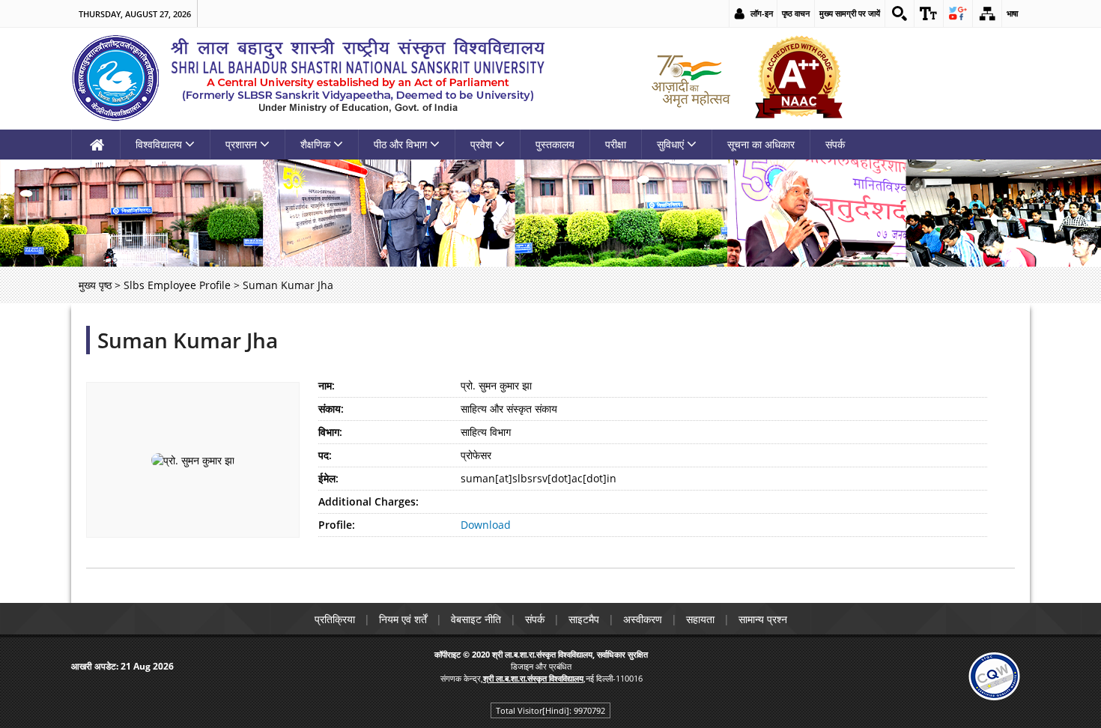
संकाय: (331, 408)
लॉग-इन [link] (761, 13)
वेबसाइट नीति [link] (476, 619)
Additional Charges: (368, 501)
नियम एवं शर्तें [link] (403, 619)
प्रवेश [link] (481, 144)
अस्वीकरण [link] (642, 619)
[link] (899, 13)
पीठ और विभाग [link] (400, 144)
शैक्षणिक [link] (315, 144)
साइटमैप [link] (583, 619)
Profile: (336, 525)
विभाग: (330, 432)
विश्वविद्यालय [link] (159, 144)
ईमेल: (328, 478)
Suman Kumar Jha (187, 340)
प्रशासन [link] (241, 144)
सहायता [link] (700, 619)
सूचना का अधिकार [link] (761, 144)
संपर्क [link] (835, 144)
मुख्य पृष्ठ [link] (95, 285)
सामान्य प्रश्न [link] (762, 619)
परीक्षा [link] (615, 144)
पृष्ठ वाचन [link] (796, 13)
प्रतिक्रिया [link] (335, 619)
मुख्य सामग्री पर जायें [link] (849, 13)
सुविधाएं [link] (670, 144)
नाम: (326, 385)
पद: (325, 455)
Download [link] (486, 525)
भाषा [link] (1012, 13)
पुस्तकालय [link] (555, 144)
